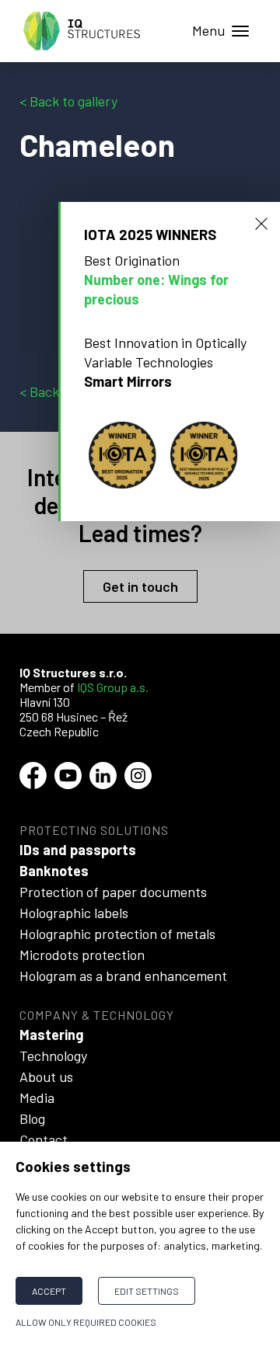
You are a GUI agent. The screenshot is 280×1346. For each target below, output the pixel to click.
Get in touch (140, 586)
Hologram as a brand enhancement (123, 975)
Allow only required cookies (86, 1321)
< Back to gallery (68, 101)
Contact (43, 1139)
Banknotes (54, 870)
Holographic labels (73, 912)
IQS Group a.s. (113, 687)
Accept (49, 1290)
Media (36, 1097)
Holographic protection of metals (117, 933)
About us (46, 1076)
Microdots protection (82, 954)
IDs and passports (77, 849)
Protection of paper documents (113, 891)
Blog (32, 1118)
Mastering (51, 1034)
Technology (53, 1055)
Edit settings (146, 1290)
